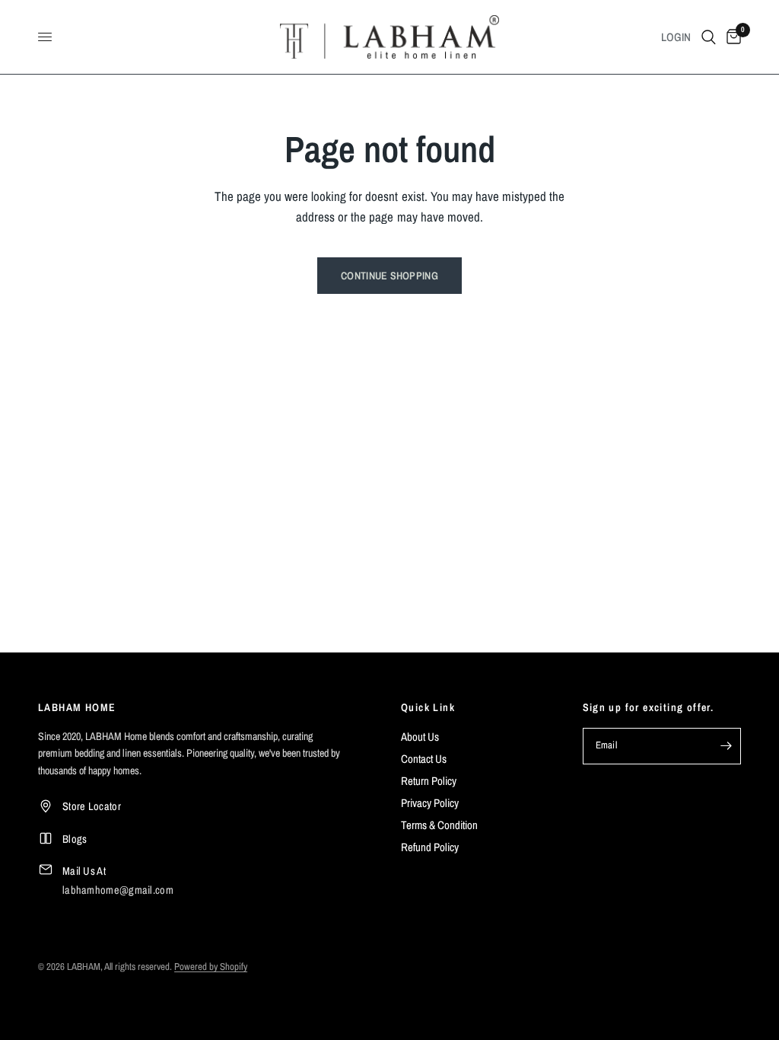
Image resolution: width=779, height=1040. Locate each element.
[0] (731, 37)
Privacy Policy (430, 803)
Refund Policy (430, 847)
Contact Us (424, 759)
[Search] (708, 37)
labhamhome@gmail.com (117, 889)
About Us (420, 737)
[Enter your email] (726, 746)
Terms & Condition (439, 825)
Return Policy (428, 781)
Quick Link (428, 707)
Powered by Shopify (210, 966)
